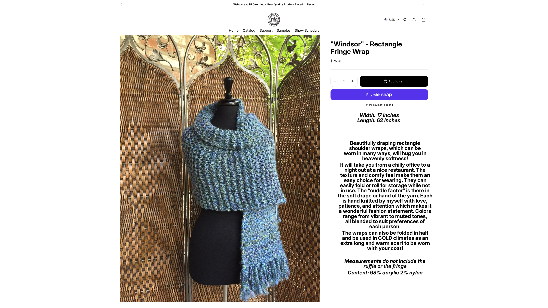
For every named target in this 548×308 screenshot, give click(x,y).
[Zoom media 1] (220, 168)
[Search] (405, 19)
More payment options (379, 104)
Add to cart (397, 81)
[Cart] (423, 19)
